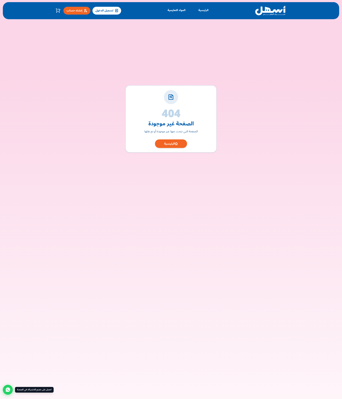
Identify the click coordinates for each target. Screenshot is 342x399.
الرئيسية (203, 10)
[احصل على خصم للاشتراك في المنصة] (8, 390)
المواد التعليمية (176, 10)
